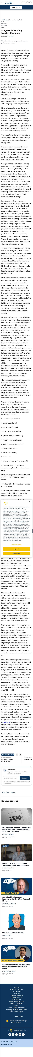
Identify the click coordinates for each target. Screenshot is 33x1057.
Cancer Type (14, 7)
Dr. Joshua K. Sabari (9, 971)
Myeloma (13, 792)
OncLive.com (16, 999)
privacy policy (8, 783)
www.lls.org (6, 722)
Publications (5, 792)
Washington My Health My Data (16, 1010)
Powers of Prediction (10, 759)
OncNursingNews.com (16, 1001)
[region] (16, 528)
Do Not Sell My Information (16, 1008)
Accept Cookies (16, 553)
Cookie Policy (18, 540)
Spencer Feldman (9, 834)
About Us (16, 987)
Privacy (16, 1006)
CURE (2, 22)
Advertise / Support (16, 989)
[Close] (30, 502)
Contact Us (16, 993)
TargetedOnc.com (16, 997)
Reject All (16, 549)
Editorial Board (16, 991)
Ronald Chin (7, 935)
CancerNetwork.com (16, 995)
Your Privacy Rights (16, 1012)
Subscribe (24, 778)
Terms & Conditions (16, 1003)
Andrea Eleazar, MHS (10, 903)
